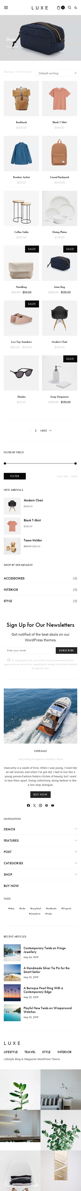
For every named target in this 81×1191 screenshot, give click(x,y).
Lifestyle (11, 1052)
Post (7, 852)
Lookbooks (51, 908)
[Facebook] (28, 805)
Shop (8, 874)
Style (8, 601)
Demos (9, 829)
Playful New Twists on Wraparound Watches (48, 1010)
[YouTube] (52, 805)
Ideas (12, 908)
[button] (75, 7)
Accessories (14, 578)
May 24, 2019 (31, 957)
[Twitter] (34, 805)
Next (43, 430)
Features (11, 840)
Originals (67, 908)
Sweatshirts (35, 913)
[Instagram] (40, 805)
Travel (29, 1052)
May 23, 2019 (31, 977)
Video (49, 913)
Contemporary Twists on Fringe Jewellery (45, 950)
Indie (23, 908)
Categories (13, 863)
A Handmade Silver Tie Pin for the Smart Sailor (47, 970)
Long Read (36, 908)
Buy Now (11, 886)
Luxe (40, 7)
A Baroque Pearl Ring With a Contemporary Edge (43, 990)
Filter (14, 476)
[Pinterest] (46, 805)
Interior (11, 589)
